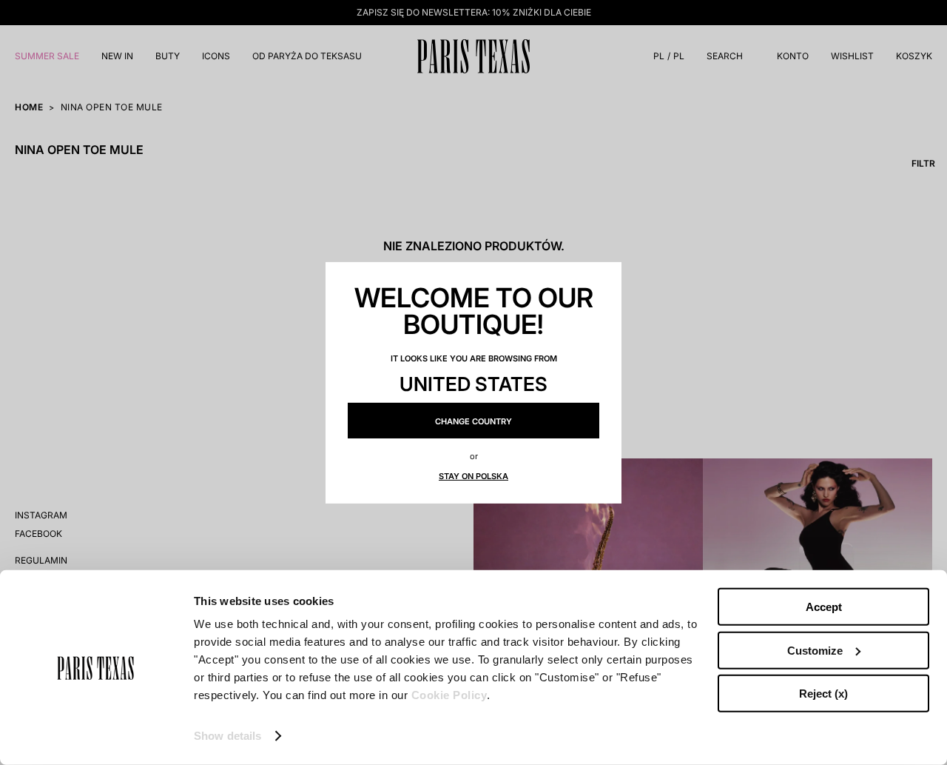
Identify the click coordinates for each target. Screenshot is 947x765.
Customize (815, 650)
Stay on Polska (473, 476)
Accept (824, 607)
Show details (227, 735)
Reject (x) (823, 693)
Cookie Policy (449, 695)
